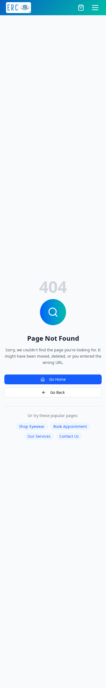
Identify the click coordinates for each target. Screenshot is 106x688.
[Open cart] (81, 7)
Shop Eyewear (32, 426)
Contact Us (69, 436)
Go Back (57, 392)
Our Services (39, 436)
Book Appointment (70, 426)
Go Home (57, 379)
